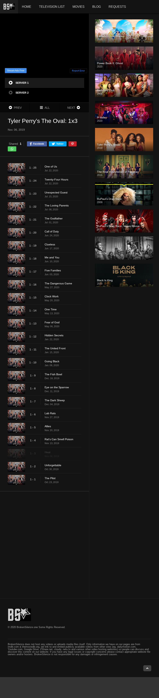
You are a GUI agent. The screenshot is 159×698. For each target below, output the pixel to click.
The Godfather (54, 218)
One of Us (51, 166)
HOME (26, 6)
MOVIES (79, 6)
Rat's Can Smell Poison (59, 439)
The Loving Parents (57, 205)
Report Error (78, 70)
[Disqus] (44, 544)
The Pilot (50, 478)
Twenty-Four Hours (56, 179)
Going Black (52, 361)
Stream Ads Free (15, 70)
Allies (48, 426)
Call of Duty (52, 231)
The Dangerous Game (58, 283)
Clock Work (52, 296)
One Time (51, 309)
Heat (47, 452)
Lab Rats (50, 413)
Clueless (50, 244)
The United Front (55, 348)
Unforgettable (53, 465)
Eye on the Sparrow (57, 387)
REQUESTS (117, 6)
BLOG (96, 6)
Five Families (53, 270)
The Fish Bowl (53, 374)
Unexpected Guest (56, 192)
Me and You (52, 257)
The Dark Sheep (55, 400)
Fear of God (52, 322)
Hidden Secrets (54, 335)
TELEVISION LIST (52, 6)
